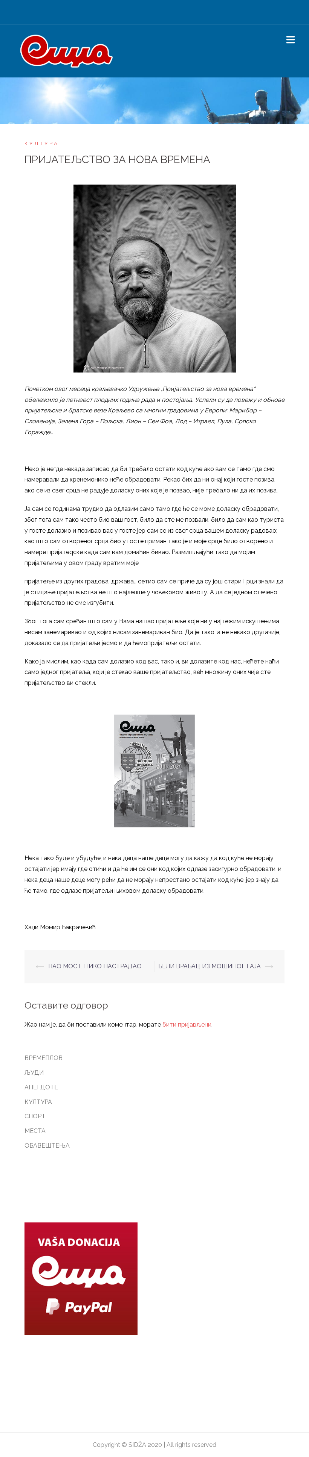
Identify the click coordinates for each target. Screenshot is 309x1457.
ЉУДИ (34, 1072)
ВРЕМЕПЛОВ (43, 1058)
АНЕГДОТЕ (41, 1087)
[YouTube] (174, 14)
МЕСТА (35, 1130)
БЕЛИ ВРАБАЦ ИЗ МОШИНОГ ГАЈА (209, 966)
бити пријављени (186, 1024)
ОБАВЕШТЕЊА (47, 1145)
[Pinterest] (161, 14)
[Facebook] (135, 14)
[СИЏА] (66, 50)
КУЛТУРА (41, 143)
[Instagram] (148, 14)
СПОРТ (35, 1116)
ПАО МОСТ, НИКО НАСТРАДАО (95, 966)
